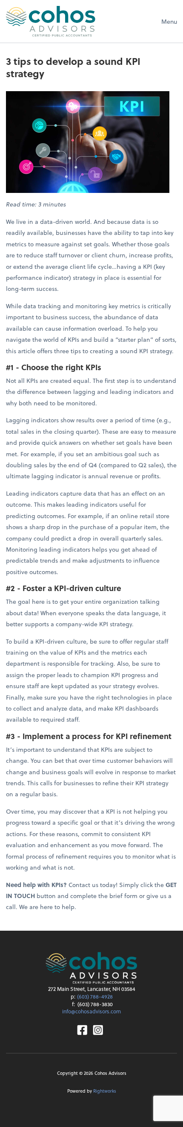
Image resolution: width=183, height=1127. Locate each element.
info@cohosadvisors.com (91, 1011)
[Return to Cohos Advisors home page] (50, 21)
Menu (169, 21)
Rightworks (104, 1091)
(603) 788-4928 (95, 996)
